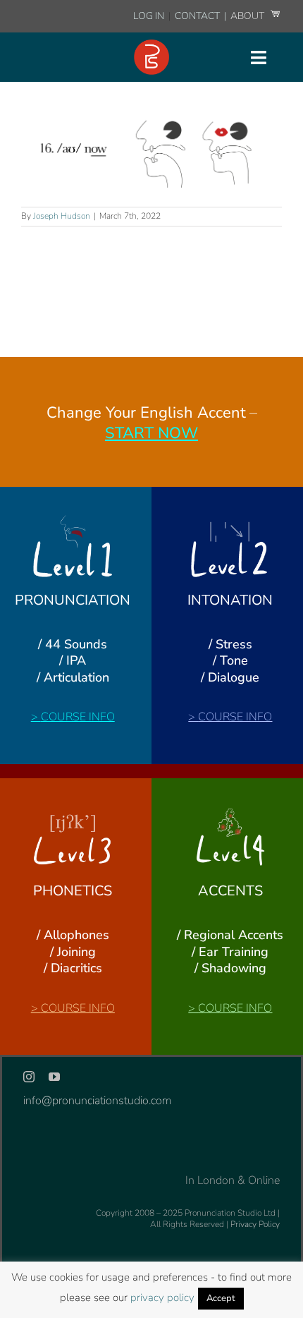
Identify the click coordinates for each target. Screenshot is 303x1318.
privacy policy (162, 1297)
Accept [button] (220, 1298)
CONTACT (198, 16)
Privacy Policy (255, 1224)
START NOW (151, 433)
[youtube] (54, 1076)
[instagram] (29, 1076)
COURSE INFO (78, 717)
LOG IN (148, 16)
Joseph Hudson (61, 216)
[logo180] (151, 45)
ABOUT (248, 16)
